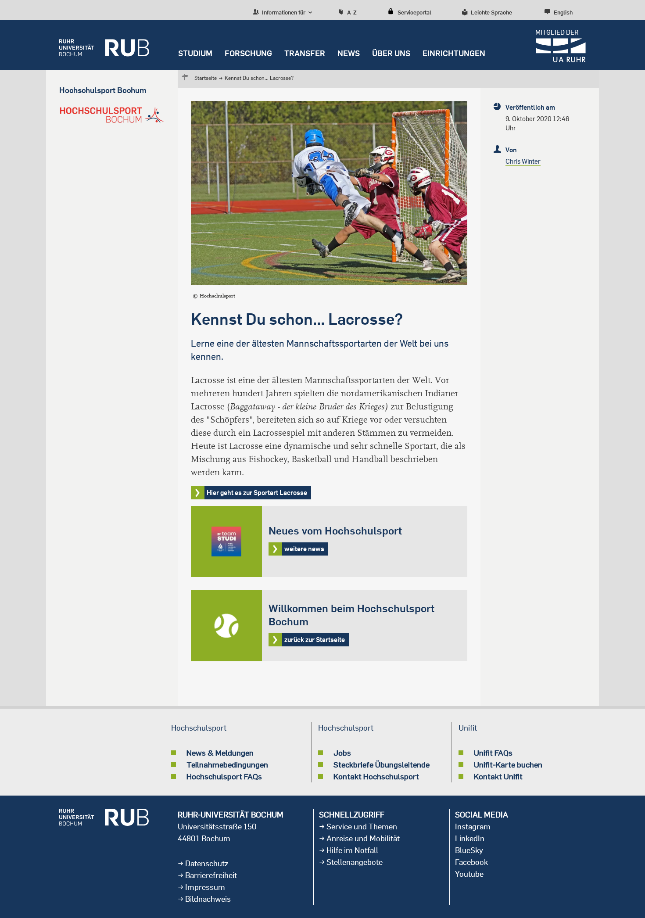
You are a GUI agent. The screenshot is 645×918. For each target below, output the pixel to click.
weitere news (329, 541)
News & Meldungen (220, 752)
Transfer (304, 53)
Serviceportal (414, 12)
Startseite (205, 78)
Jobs (342, 752)
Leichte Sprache (491, 12)
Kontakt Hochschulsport (376, 776)
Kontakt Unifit (498, 776)
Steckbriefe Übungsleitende (381, 764)
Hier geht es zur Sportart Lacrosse (257, 492)
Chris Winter (523, 161)
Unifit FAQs (493, 752)
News (348, 53)
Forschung (248, 53)
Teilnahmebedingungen (227, 764)
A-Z (352, 12)
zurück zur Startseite (329, 625)
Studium (195, 53)
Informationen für (283, 12)
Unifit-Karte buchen (508, 764)
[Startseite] (104, 45)
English (563, 12)
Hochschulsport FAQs (224, 776)
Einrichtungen (454, 53)
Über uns (391, 53)
